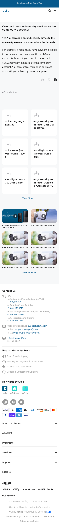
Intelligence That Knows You (29, 3)
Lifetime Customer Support (22, 371)
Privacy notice (15, 512)
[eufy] (5, 11)
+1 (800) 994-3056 (15, 314)
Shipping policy (27, 507)
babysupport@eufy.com (26, 329)
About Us (13, 507)
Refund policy (43, 507)
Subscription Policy (29, 521)
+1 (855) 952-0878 (15, 308)
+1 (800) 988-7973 (15, 301)
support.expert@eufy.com (26, 333)
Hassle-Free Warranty (19, 366)
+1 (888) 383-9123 (15, 320)
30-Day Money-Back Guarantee (25, 361)
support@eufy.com (37, 326)
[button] (5, 18)
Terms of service (31, 516)
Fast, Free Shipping (17, 356)
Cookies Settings (13, 516)
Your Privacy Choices (35, 512)
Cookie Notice (47, 516)
